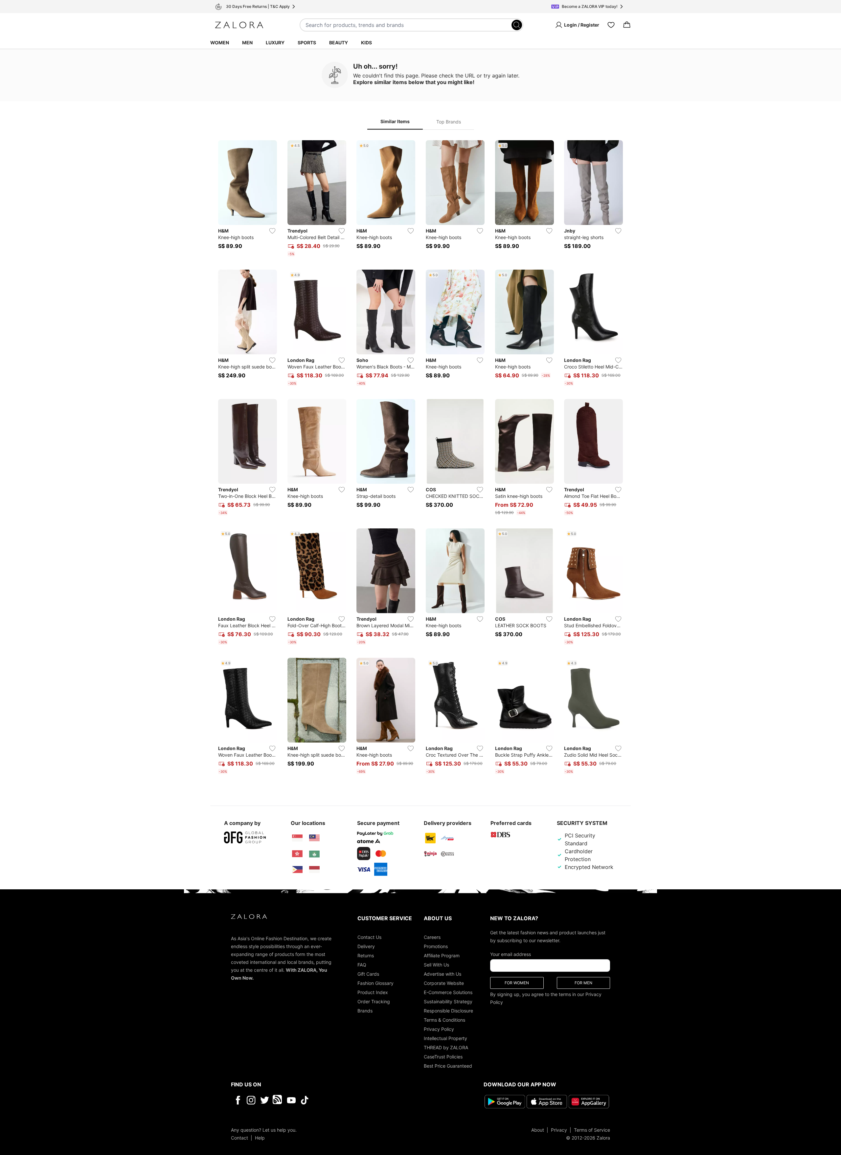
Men (247, 42)
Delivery (366, 946)
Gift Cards (368, 974)
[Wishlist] (611, 25)
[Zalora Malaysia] (314, 838)
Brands (365, 1010)
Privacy (559, 1130)
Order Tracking (373, 1001)
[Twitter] (264, 1100)
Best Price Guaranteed (448, 1066)
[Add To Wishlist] (272, 231)
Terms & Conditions (444, 1020)
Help (260, 1138)
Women (219, 42)
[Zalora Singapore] (297, 838)
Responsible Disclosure (448, 1010)
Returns (365, 955)
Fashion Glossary (375, 983)
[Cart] (627, 25)
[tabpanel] (420, 458)
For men (583, 982)
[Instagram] (251, 1100)
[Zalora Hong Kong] (297, 853)
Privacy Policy (439, 1029)
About (537, 1130)
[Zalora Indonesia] (314, 869)
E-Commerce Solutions (448, 992)
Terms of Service (592, 1130)
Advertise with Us (442, 974)
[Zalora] (239, 25)
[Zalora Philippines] (297, 869)
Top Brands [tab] (448, 121)
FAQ (361, 964)
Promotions (436, 946)
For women (517, 982)
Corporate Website (444, 983)
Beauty (338, 42)
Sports (307, 42)
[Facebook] (237, 1100)
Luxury (275, 42)
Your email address (510, 954)
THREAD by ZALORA (446, 1047)
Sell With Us (436, 964)
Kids (366, 42)
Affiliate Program (442, 955)
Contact (239, 1138)
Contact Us (369, 937)
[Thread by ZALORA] (277, 1100)
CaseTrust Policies (443, 1056)
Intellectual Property (445, 1038)
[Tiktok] (347, 1100)
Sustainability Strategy (448, 1001)
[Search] (516, 25)
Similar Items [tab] (395, 121)
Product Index (372, 992)
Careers (432, 937)
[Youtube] (291, 1100)
